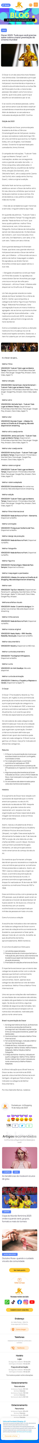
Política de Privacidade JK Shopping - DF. (14, 1421)
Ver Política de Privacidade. (24, 1432)
